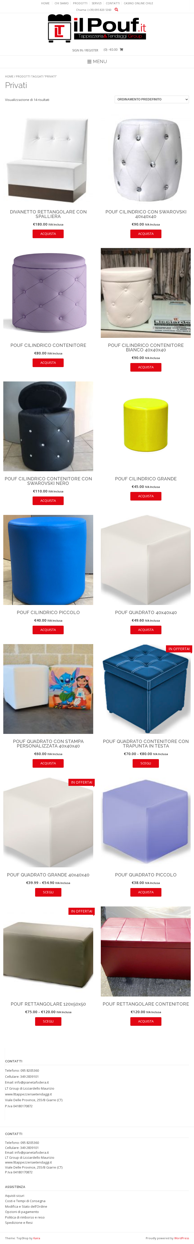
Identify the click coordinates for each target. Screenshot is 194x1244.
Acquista (48, 233)
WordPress (181, 1238)
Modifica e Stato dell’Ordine (26, 1206)
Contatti (113, 3)
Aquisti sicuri (14, 1195)
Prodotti (80, 3)
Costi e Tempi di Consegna (25, 1201)
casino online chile (138, 3)
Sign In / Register (85, 50)
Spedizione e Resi (19, 1222)
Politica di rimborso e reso (25, 1217)
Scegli (145, 763)
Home (45, 3)
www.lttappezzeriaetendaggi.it (28, 1094)
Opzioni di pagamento (22, 1211)
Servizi (97, 3)
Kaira (36, 1238)
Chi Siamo (62, 3)
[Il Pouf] (97, 28)
